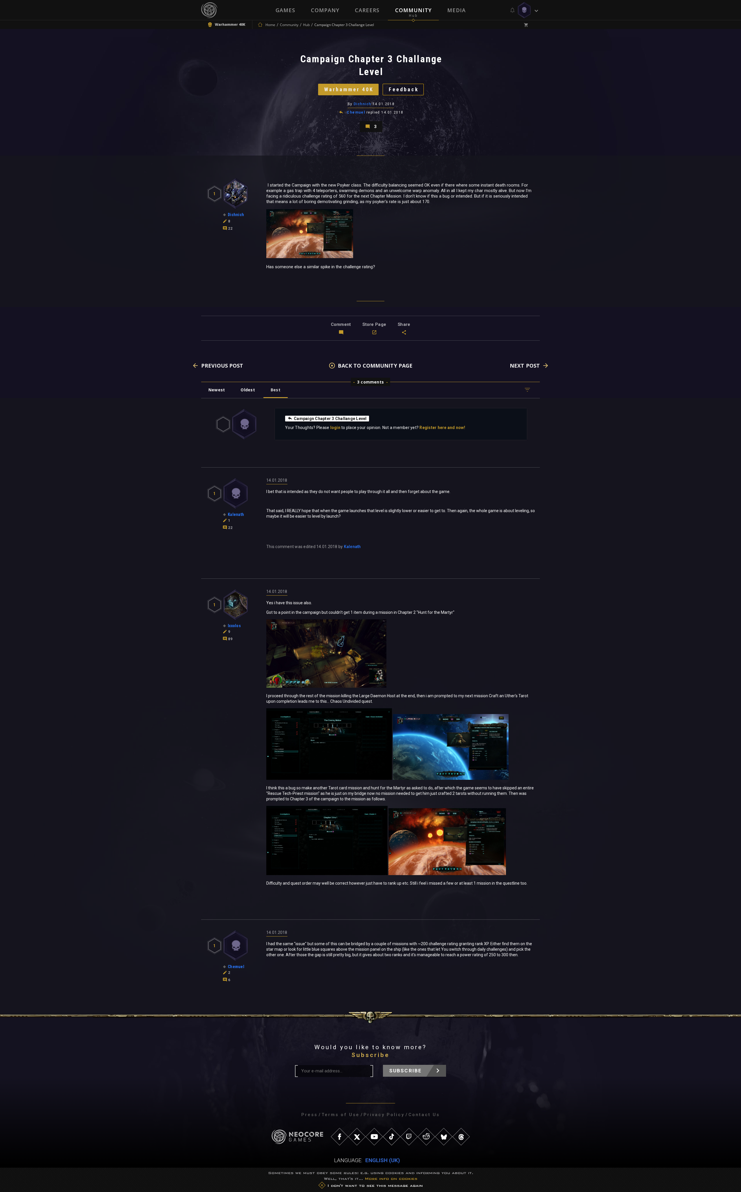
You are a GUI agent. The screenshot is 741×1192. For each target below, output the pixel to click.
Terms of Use (341, 1114)
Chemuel (356, 112)
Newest (216, 390)
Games (285, 10)
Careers (367, 10)
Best (275, 390)
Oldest (248, 390)
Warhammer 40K (349, 89)
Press (309, 1114)
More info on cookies (391, 1178)
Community (413, 10)
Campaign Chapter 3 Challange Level (330, 418)
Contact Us (424, 1114)
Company (325, 10)
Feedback (404, 89)
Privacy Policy (384, 1114)
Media (456, 10)
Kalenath (352, 546)
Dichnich (362, 104)
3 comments (370, 382)
